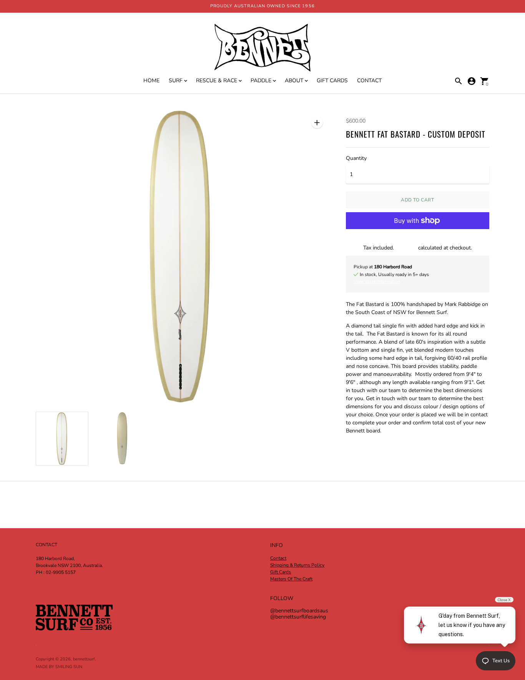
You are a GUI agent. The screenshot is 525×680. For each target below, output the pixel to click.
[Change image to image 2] (122, 438)
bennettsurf (84, 659)
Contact (278, 558)
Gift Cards (280, 572)
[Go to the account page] (471, 81)
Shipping (406, 247)
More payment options (417, 240)
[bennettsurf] (262, 48)
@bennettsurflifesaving (298, 616)
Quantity (356, 158)
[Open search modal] (458, 81)
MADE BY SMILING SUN (59, 667)
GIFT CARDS (332, 80)
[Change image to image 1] (62, 439)
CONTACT (369, 80)
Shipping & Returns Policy (297, 565)
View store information (377, 281)
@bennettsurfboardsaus (299, 610)
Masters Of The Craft (291, 579)
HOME (151, 80)
